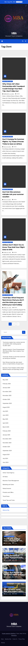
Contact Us (14, 639)
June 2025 (5, 415)
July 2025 (5, 411)
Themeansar (14, 635)
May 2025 (5, 419)
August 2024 (6, 454)
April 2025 (5, 423)
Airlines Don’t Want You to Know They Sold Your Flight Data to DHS (13, 247)
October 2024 (6, 446)
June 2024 (5, 462)
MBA (14, 33)
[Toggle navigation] (25, 41)
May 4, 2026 (8, 593)
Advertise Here (8, 639)
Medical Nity (6, 510)
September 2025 (7, 403)
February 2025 (7, 431)
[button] (22, 41)
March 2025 (6, 427)
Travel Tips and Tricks (7, 136)
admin (18, 93)
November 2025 (7, 395)
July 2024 (5, 458)
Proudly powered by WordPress (9, 633)
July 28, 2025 (7, 146)
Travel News (6, 496)
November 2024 (7, 442)
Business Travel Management (11, 480)
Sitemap (3, 642)
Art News (5, 476)
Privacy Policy (22, 639)
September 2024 (7, 450)
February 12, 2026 (9, 93)
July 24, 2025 (7, 199)
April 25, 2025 (7, 307)
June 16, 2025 (7, 252)
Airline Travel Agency (7, 81)
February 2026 (7, 383)
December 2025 (7, 391)
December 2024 (7, 438)
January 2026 (6, 387)
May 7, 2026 (8, 543)
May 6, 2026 (8, 560)
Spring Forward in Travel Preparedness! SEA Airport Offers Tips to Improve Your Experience (13, 351)
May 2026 (5, 379)
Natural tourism (7, 488)
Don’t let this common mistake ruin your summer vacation (13, 194)
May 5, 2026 (8, 577)
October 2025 (6, 399)
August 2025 (6, 407)
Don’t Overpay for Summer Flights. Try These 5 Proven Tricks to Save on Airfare (13, 141)
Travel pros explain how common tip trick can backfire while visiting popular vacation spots (14, 344)
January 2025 (6, 434)
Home (2, 639)
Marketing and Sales (8, 484)
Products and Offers (8, 492)
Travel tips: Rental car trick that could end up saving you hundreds (14, 574)
